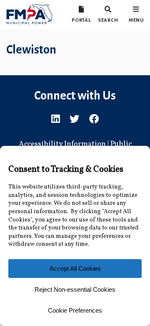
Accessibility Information (62, 144)
